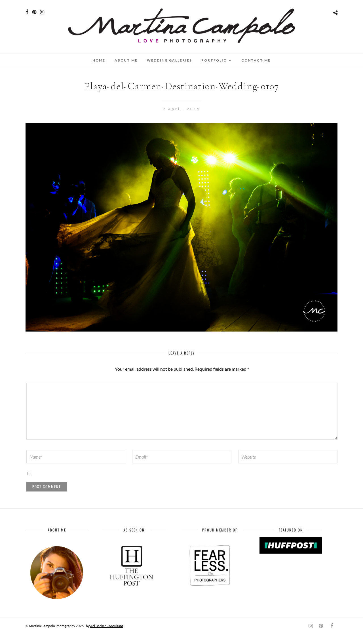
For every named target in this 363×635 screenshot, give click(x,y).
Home (98, 60)
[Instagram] (42, 12)
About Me (126, 60)
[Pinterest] (34, 12)
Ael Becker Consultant (106, 626)
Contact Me (256, 60)
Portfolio (214, 60)
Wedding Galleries (169, 60)
